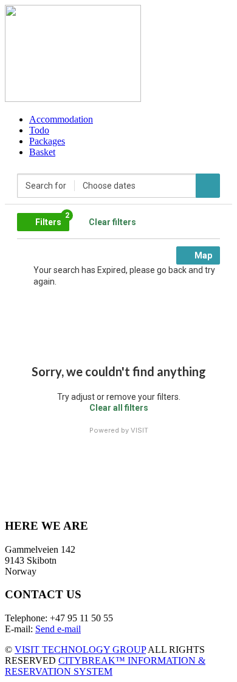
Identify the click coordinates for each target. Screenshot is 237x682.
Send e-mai (56, 629)
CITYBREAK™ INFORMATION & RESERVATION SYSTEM (105, 666)
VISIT (139, 430)
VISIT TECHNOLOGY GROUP (80, 649)
